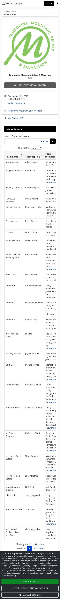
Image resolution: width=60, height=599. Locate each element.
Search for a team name (16, 136)
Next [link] (40, 548)
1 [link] (29, 548)
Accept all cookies (30, 581)
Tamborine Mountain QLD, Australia (25, 110)
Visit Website (14, 118)
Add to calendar (15, 103)
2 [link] (34, 548)
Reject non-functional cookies (30, 588)
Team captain (32, 156)
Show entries (24, 147)
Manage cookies (31, 594)
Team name (12, 156)
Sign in (49, 3)
